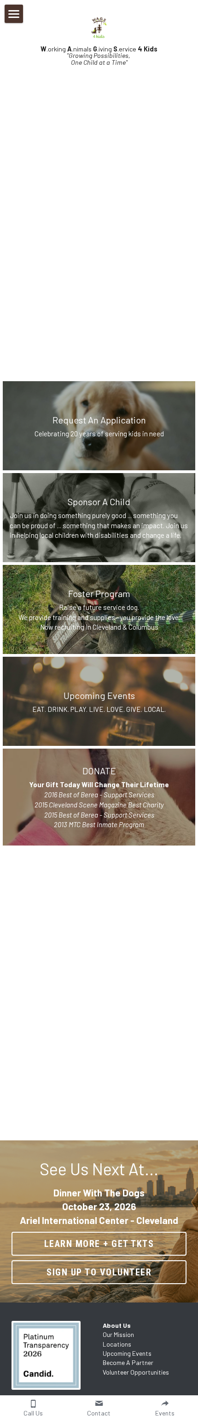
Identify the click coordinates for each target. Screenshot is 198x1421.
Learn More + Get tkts (99, 1243)
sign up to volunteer (99, 1272)
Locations (117, 1344)
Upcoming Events (127, 1353)
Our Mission (118, 1334)
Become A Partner (128, 1362)
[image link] (53, 1355)
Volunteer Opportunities (136, 1372)
